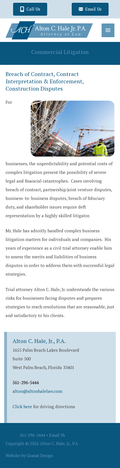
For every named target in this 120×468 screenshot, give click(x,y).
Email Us (57, 435)
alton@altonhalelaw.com (37, 391)
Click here (22, 406)
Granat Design (40, 455)
